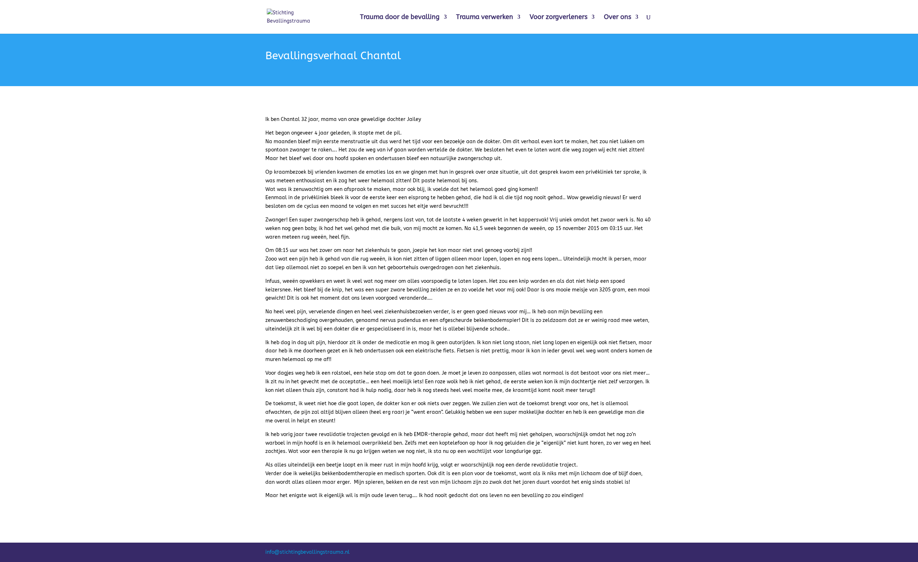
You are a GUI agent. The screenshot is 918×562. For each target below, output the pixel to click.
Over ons (617, 17)
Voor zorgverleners (558, 17)
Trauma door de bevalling (400, 17)
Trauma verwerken (484, 17)
